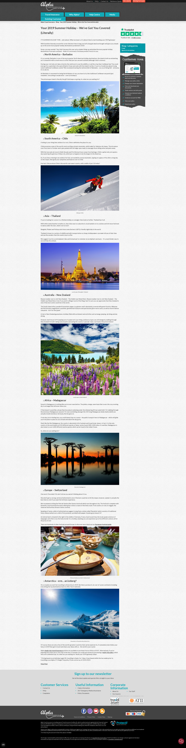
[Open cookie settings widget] (3, 744)
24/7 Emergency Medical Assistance (89, 691)
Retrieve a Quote (115, 1)
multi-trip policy (108, 652)
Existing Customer (53, 19)
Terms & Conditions (79, 717)
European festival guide (103, 524)
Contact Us (104, 1)
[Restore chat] (181, 741)
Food (123, 48)
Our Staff (132, 691)
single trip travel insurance (54, 650)
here (70, 732)
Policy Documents (83, 693)
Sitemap (110, 717)
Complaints (46, 693)
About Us (89, 1)
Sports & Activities (128, 50)
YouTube (96, 711)
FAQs (97, 1)
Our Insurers (116, 694)
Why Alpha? (74, 14)
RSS (102, 711)
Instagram (90, 711)
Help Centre (94, 14)
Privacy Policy (91, 717)
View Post (44, 664)
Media (112, 14)
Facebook (84, 711)
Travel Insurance (52, 14)
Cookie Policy (101, 717)
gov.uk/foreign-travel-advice (99, 737)
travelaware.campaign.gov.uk (115, 739)
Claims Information (84, 688)
